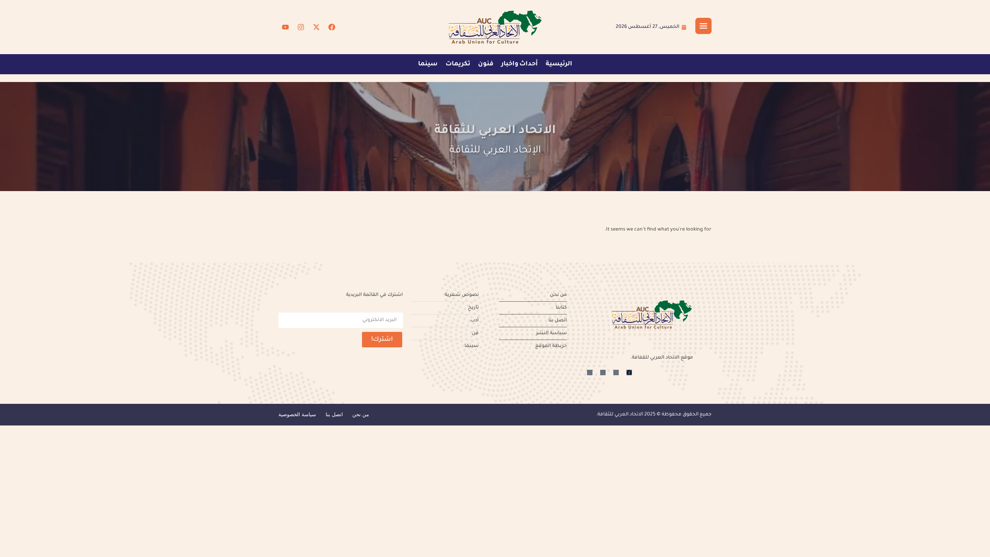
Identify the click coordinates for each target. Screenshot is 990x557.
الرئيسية (559, 64)
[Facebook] (332, 27)
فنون (485, 64)
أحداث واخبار (519, 64)
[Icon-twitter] (616, 372)
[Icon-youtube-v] (589, 372)
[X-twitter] (316, 27)
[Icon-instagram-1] (603, 372)
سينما (428, 64)
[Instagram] (301, 27)
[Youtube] (285, 27)
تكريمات (458, 64)
